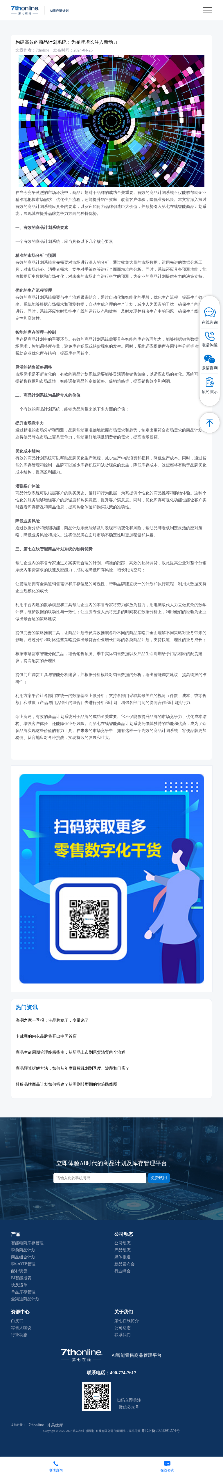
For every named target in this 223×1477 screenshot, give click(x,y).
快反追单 (19, 1285)
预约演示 (210, 392)
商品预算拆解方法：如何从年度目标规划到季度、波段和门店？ (73, 1068)
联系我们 (122, 1335)
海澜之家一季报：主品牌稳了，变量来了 (52, 1020)
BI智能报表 (21, 1278)
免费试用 (159, 1177)
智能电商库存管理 (27, 1243)
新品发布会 (124, 1264)
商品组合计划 (23, 1257)
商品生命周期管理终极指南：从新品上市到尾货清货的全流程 (70, 1052)
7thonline (36, 1425)
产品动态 (122, 1250)
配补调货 (19, 1271)
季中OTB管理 (23, 1264)
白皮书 (17, 1321)
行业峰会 (122, 1271)
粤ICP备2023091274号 (160, 1430)
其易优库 (55, 1425)
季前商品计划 (23, 1250)
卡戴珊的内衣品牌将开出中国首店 (46, 1036)
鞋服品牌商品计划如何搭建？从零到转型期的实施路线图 (66, 1084)
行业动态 (19, 1335)
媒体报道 (122, 1257)
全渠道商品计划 (25, 1299)
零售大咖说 (21, 1328)
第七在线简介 (126, 1321)
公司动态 (122, 1243)
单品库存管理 (23, 1292)
